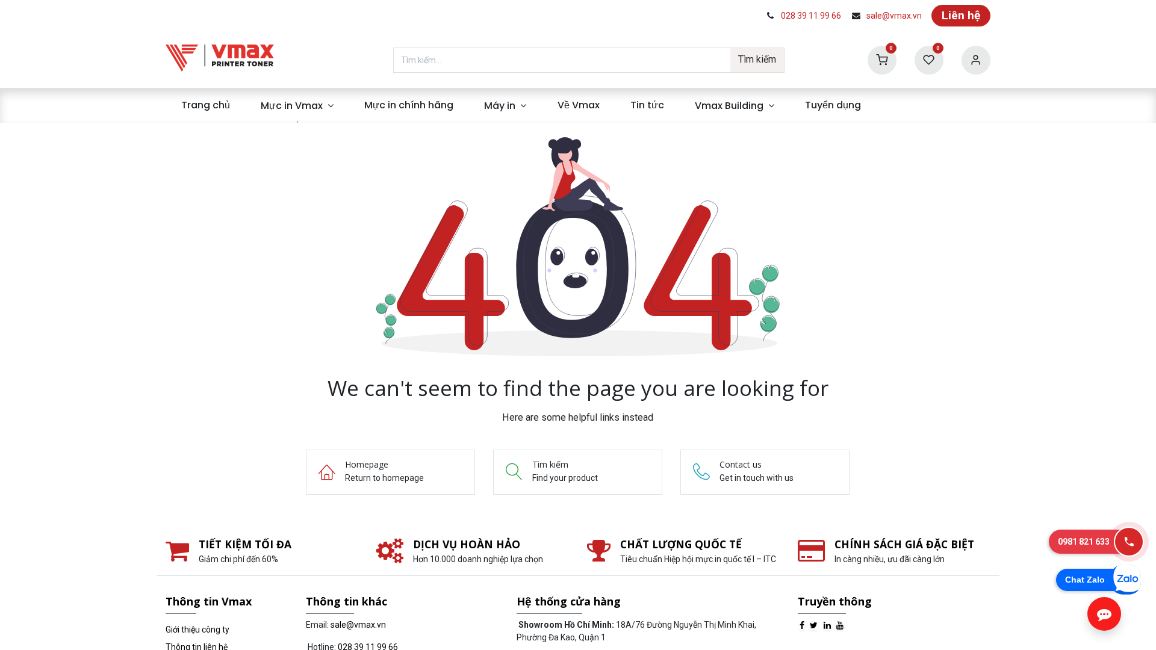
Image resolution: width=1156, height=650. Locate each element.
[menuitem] (205, 105)
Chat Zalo (1085, 579)
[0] (882, 59)
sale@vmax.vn (894, 15)
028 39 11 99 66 (811, 15)
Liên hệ (961, 15)
